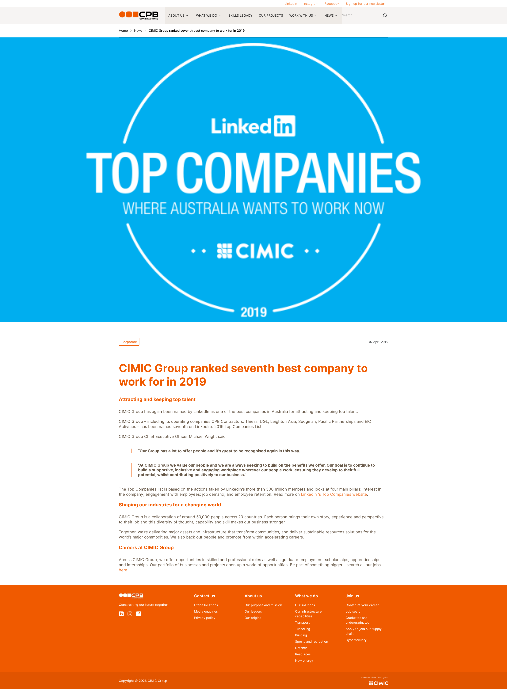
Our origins (253, 618)
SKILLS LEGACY (241, 15)
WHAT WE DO (206, 15)
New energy (304, 660)
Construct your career (362, 605)
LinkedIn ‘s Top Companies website (334, 494)
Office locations (206, 605)
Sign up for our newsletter (365, 4)
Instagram (310, 4)
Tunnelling (302, 629)
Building (301, 635)
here (123, 570)
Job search (354, 611)
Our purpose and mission (263, 605)
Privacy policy (204, 618)
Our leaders (253, 611)
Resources (303, 654)
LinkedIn (291, 4)
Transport (302, 622)
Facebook (332, 4)
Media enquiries (206, 611)
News (138, 30)
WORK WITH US (301, 15)
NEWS (329, 15)
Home (123, 30)
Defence (301, 648)
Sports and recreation (311, 641)
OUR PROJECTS (271, 15)
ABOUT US (176, 15)
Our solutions (305, 605)
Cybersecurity (356, 640)
